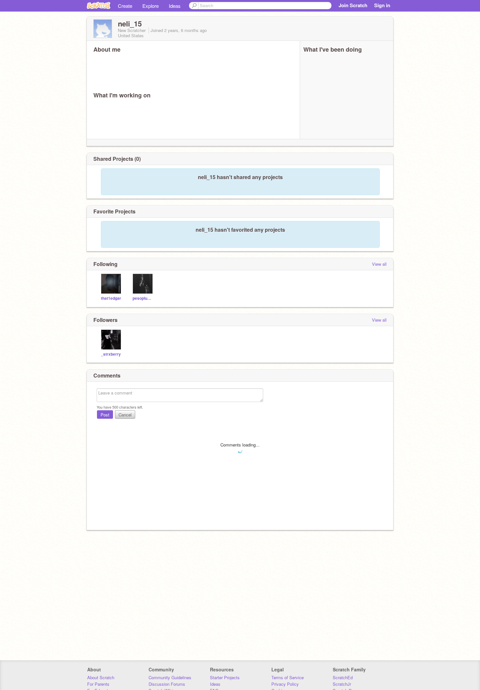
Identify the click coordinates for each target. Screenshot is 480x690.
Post (105, 415)
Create (125, 5)
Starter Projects (225, 677)
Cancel (125, 415)
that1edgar (111, 298)
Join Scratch (353, 5)
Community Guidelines (170, 677)
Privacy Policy (285, 684)
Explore (150, 5)
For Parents (98, 684)
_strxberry (111, 354)
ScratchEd (343, 677)
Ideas (175, 5)
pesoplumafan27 (143, 298)
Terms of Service (287, 677)
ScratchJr (342, 684)
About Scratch (100, 677)
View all (379, 264)
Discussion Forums (167, 684)
